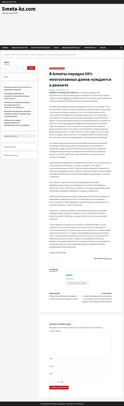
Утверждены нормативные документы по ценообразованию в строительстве (17, 95)
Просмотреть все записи (77, 283)
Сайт (51, 374)
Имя (51, 358)
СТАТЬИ (56, 48)
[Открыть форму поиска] (121, 48)
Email (51, 366)
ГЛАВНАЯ (5, 48)
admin (53, 90)
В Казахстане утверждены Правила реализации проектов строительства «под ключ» (17, 104)
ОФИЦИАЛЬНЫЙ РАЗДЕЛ (71, 48)
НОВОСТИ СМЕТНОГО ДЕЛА (40, 48)
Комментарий (55, 331)
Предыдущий (63, 296)
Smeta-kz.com (19, 8)
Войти (6, 77)
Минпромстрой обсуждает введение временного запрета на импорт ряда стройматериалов (17, 113)
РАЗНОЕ (103, 48)
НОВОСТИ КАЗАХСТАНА (19, 48)
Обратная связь (10, 147)
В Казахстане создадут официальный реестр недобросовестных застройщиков (17, 122)
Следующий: (97, 297)
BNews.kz (67, 98)
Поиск (6, 62)
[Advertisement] (62, 28)
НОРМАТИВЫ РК (90, 48)
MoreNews (70, 404)
